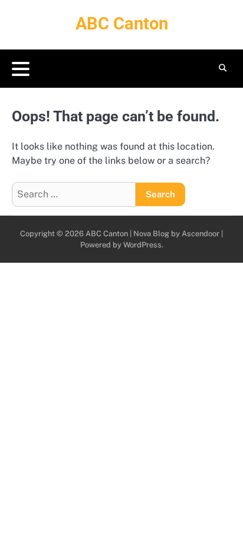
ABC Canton (121, 24)
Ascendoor (200, 233)
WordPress (142, 244)
